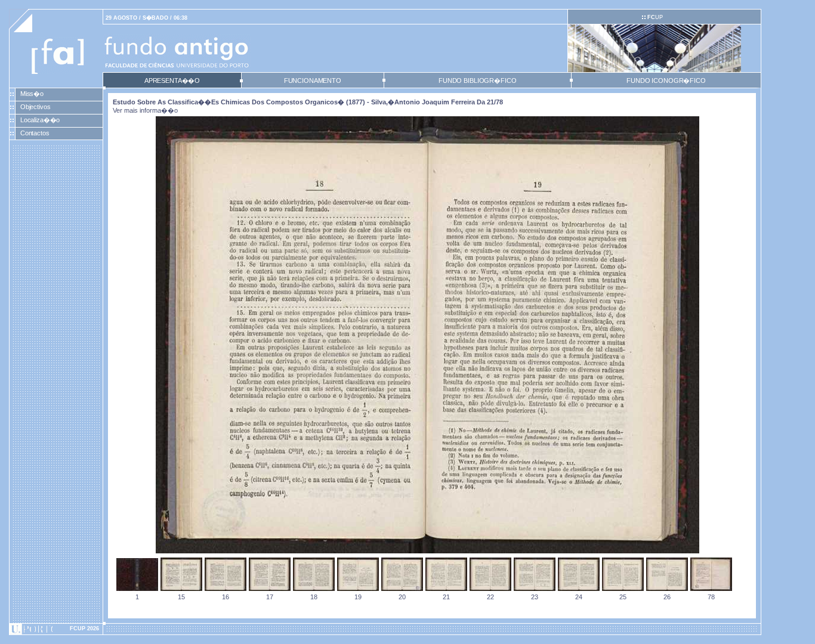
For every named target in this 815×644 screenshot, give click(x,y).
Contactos (35, 133)
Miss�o (32, 93)
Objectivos (35, 106)
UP (655, 17)
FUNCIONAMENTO (312, 80)
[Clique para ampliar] (427, 551)
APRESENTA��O (172, 80)
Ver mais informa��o (145, 110)
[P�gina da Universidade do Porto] (56, 629)
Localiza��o (40, 119)
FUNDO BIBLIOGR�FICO (477, 80)
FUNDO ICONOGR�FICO (666, 80)
